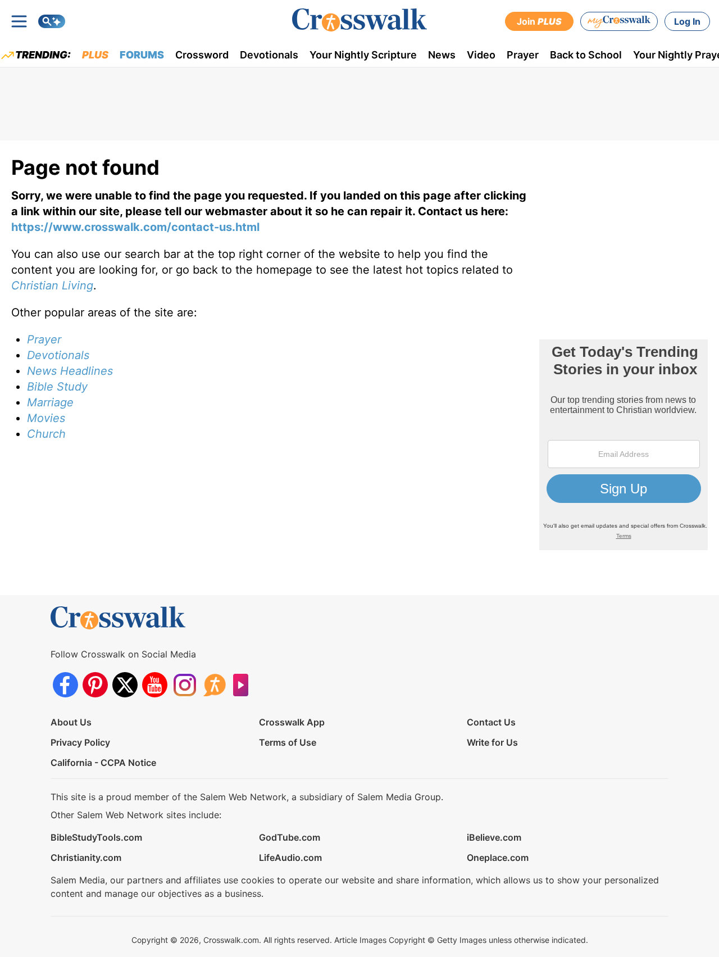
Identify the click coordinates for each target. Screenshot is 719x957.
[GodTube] (244, 684)
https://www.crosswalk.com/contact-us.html (135, 227)
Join (539, 21)
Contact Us (491, 722)
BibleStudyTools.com (96, 837)
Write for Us (492, 742)
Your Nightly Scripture (363, 55)
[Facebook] (65, 684)
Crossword (202, 55)
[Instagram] (184, 684)
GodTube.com (289, 837)
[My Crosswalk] (619, 21)
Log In (687, 21)
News (442, 55)
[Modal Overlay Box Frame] (623, 444)
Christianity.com (86, 857)
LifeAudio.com (290, 857)
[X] (125, 684)
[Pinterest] (95, 684)
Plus (95, 55)
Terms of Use (287, 742)
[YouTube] (154, 684)
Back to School (586, 55)
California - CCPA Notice (103, 762)
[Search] (52, 21)
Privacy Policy (80, 742)
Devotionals (269, 55)
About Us (71, 722)
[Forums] (214, 684)
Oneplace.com (498, 857)
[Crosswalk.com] (359, 19)
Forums (142, 55)
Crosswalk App (292, 722)
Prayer (523, 55)
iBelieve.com (494, 837)
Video (481, 55)
